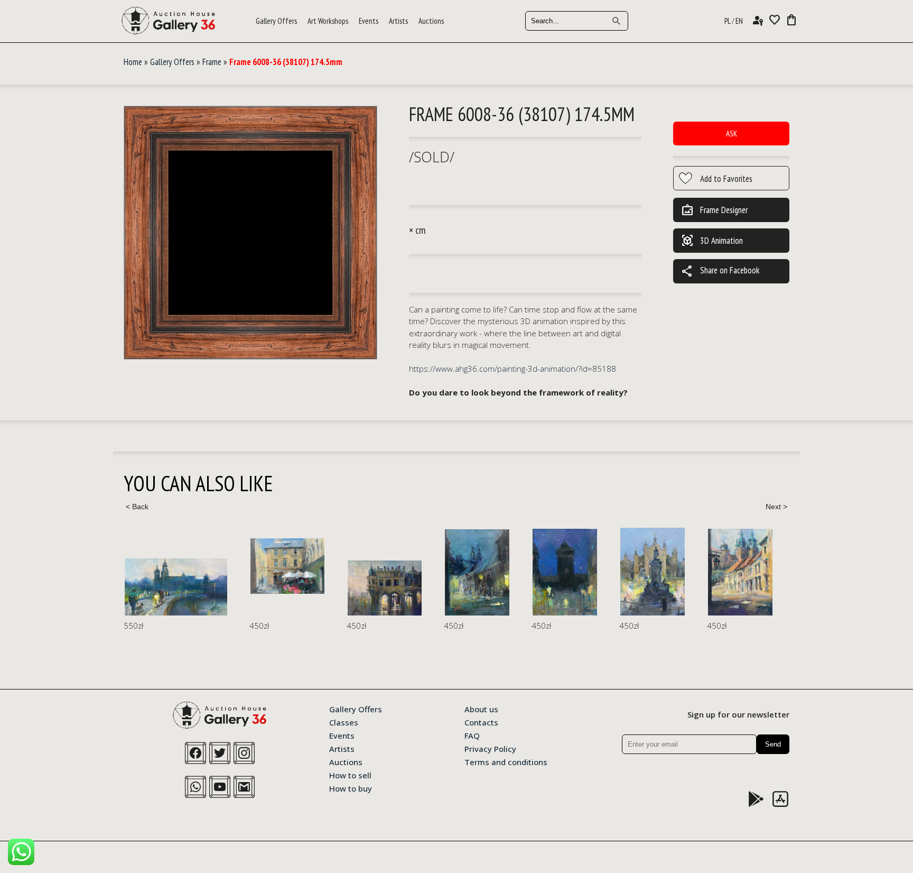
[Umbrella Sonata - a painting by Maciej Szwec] (287, 566)
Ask (731, 133)
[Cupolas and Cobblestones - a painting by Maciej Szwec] (740, 572)
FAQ (472, 735)
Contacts (481, 722)
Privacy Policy (490, 748)
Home (133, 62)
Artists (398, 21)
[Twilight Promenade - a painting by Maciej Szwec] (176, 586)
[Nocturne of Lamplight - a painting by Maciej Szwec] (477, 572)
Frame (211, 62)
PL (727, 21)
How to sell (350, 774)
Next (776, 506)
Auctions (431, 21)
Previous (137, 506)
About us (481, 708)
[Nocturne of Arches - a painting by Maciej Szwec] (385, 587)
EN (739, 21)
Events (368, 21)
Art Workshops (328, 21)
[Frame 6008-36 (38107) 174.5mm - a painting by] (250, 233)
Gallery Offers (276, 21)
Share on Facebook (720, 271)
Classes (343, 722)
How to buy (350, 788)
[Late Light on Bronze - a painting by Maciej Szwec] (652, 571)
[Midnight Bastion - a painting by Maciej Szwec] (565, 572)
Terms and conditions (505, 761)
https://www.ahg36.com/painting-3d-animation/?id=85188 (512, 368)
